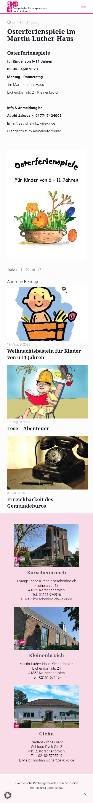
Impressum (37, 787)
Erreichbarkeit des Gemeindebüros (30, 502)
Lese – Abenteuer (28, 428)
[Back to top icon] (84, 794)
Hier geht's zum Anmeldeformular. (34, 131)
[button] (8, 795)
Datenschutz (55, 787)
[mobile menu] (83, 6)
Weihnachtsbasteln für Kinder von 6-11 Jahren (44, 353)
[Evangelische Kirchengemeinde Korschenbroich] (27, 6)
